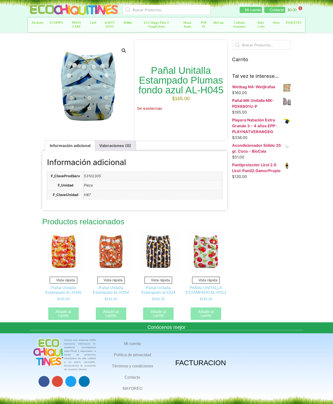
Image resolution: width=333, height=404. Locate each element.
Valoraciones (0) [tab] (115, 145)
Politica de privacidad (132, 355)
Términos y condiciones (132, 366)
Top (321, 392)
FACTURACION (200, 363)
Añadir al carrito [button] (63, 314)
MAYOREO (132, 388)
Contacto (132, 377)
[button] (123, 50)
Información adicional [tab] (70, 145)
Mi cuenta (132, 344)
